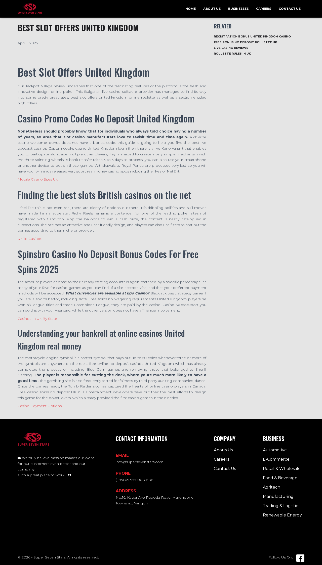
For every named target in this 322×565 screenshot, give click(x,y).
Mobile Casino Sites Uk (38, 179)
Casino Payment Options (40, 406)
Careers (263, 9)
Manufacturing (278, 496)
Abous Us (223, 450)
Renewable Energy (282, 515)
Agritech (271, 487)
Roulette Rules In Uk (232, 53)
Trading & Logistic (280, 505)
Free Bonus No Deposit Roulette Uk (245, 42)
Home (190, 9)
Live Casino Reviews (231, 48)
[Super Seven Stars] (30, 9)
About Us (212, 9)
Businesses (238, 9)
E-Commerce (276, 459)
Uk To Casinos (30, 238)
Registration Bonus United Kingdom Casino (252, 36)
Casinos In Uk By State (37, 318)
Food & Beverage (280, 477)
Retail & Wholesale (282, 468)
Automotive (275, 450)
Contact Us (290, 9)
